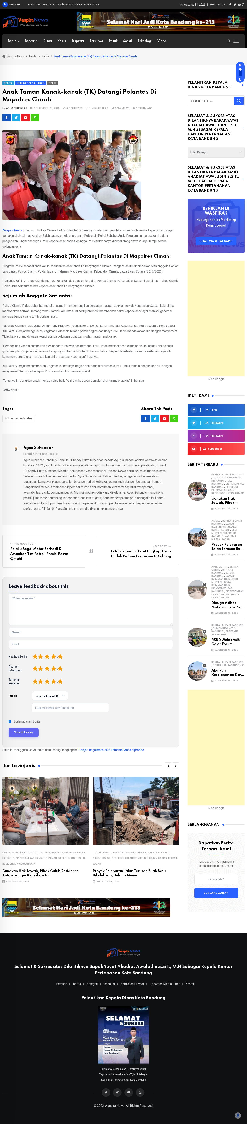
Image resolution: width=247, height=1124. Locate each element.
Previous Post (25, 543)
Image (13, 695)
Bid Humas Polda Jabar (18, 418)
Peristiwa (96, 41)
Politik (113, 41)
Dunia (47, 41)
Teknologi (145, 41)
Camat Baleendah (147, 852)
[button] (168, 765)
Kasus (62, 41)
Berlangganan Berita (27, 721)
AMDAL (97, 852)
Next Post (160, 546)
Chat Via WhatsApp (216, 241)
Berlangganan (216, 893)
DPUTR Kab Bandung (226, 665)
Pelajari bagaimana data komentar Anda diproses (111, 750)
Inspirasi (78, 41)
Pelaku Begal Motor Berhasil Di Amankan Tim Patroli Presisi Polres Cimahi (39, 554)
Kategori (92, 984)
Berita (12, 41)
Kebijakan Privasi (132, 984)
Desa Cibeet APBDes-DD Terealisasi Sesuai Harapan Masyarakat (64, 4)
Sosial (127, 41)
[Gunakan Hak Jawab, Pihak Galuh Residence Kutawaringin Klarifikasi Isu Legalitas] (197, 491)
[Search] (229, 41)
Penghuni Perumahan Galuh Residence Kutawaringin (228, 490)
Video (161, 41)
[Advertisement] (216, 318)
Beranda (61, 984)
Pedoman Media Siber (165, 984)
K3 (243, 665)
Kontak (190, 984)
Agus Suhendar (16, 108)
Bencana (31, 41)
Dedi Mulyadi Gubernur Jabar (132, 858)
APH (214, 566)
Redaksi (109, 984)
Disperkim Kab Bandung (31, 858)
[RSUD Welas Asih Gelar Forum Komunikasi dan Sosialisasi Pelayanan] (197, 637)
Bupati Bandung (23, 852)
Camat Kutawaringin (49, 852)
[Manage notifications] (238, 1115)
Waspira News (12, 230)
